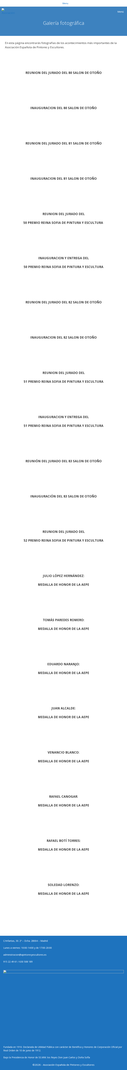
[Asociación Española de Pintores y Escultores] (9, 12)
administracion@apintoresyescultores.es (24, 954)
